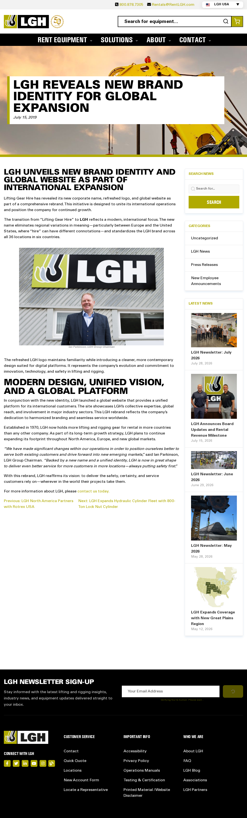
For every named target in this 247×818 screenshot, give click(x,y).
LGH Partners (195, 790)
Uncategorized (204, 238)
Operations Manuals (142, 771)
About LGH (193, 751)
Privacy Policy (136, 761)
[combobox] (175, 21)
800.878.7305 (131, 5)
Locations (73, 771)
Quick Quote (75, 761)
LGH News (200, 252)
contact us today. (93, 491)
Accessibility (135, 751)
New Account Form (81, 780)
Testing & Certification (144, 780)
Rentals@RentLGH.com (173, 5)
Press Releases (204, 265)
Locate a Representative (86, 790)
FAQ (187, 761)
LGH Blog (191, 771)
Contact (71, 751)
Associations (195, 780)
